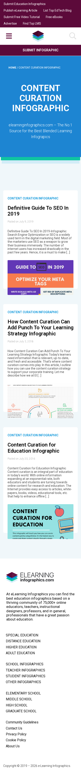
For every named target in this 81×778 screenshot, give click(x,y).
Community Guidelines (22, 722)
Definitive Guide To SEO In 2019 (38, 211)
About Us (13, 746)
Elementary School (23, 693)
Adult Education (20, 653)
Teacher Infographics (25, 670)
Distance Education (23, 641)
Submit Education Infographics (25, 4)
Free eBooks (54, 17)
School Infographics (24, 664)
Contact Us (14, 728)
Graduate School (21, 711)
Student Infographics (25, 676)
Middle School (19, 699)
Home (12, 67)
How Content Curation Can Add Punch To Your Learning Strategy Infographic (40, 328)
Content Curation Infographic (33, 198)
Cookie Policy (16, 740)
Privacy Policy (16, 734)
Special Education (22, 635)
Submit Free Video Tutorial (22, 17)
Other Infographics (23, 682)
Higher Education (21, 647)
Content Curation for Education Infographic (33, 448)
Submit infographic (41, 50)
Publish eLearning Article (20, 10)
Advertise (10, 23)
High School (16, 705)
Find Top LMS (32, 23)
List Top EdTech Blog (57, 10)
